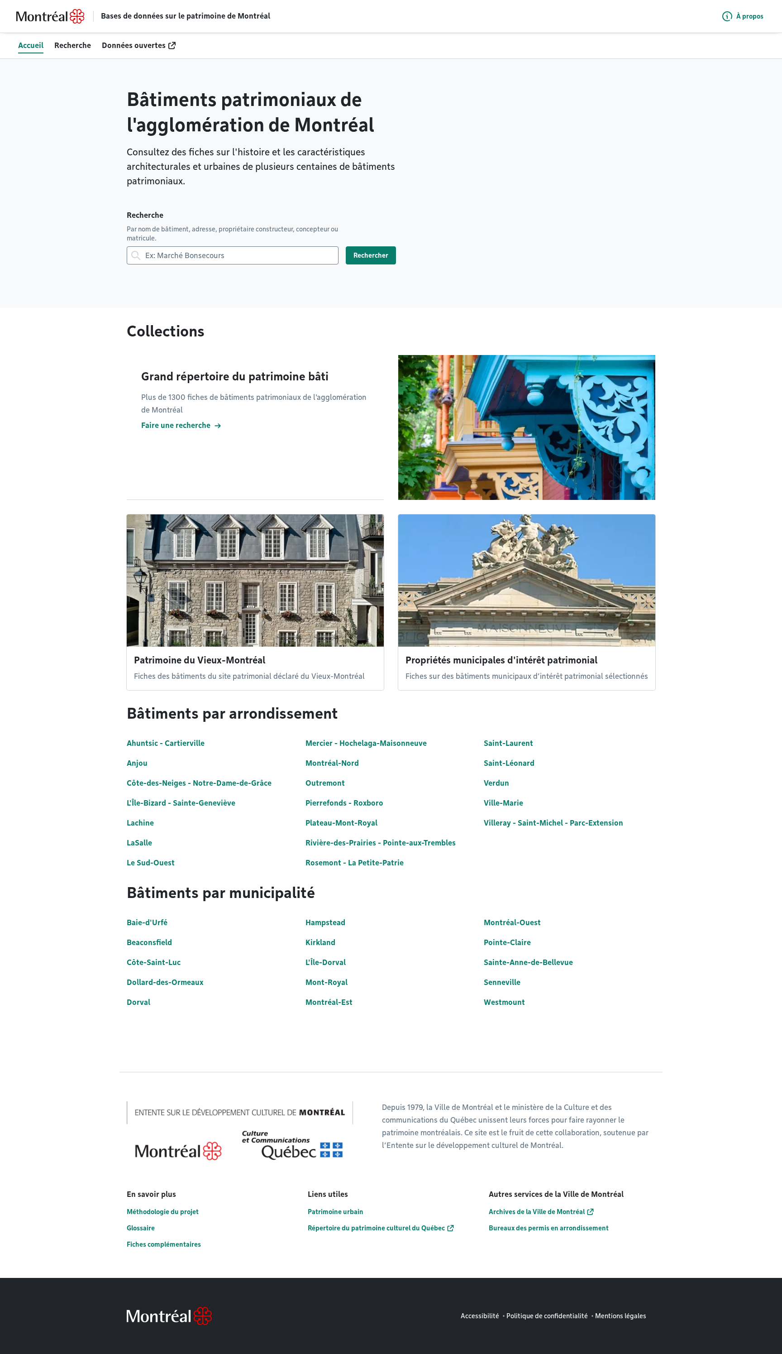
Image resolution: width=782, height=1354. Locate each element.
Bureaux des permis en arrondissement (549, 1228)
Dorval (138, 1002)
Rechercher (370, 255)
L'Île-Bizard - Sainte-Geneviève (181, 803)
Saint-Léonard (509, 763)
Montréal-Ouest (512, 922)
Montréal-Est (329, 1002)
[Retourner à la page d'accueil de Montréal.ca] (50, 16)
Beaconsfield (149, 942)
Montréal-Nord (332, 763)
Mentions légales (620, 1316)
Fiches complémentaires (164, 1244)
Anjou (137, 763)
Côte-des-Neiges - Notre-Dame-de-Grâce (199, 783)
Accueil (30, 45)
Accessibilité (480, 1316)
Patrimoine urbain (335, 1211)
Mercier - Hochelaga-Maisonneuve (366, 743)
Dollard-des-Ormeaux (165, 982)
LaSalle (139, 843)
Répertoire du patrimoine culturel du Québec (376, 1228)
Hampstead (325, 922)
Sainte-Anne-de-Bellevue (528, 962)
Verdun (496, 783)
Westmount (504, 1002)
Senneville (502, 982)
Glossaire (141, 1228)
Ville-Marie (503, 803)
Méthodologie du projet (163, 1211)
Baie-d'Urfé (147, 922)
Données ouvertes (134, 45)
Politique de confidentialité (547, 1316)
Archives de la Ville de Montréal (537, 1211)
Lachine (140, 823)
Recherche (72, 45)
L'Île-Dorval (325, 962)
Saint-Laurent (508, 743)
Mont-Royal (326, 982)
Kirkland (320, 942)
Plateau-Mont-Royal (341, 823)
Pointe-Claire (507, 942)
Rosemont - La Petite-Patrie (354, 863)
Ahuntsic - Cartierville (166, 743)
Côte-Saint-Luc (154, 962)
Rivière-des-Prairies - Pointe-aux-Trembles (380, 843)
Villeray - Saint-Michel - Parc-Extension (553, 823)
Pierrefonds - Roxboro (344, 803)
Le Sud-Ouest (151, 863)
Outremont (325, 783)
